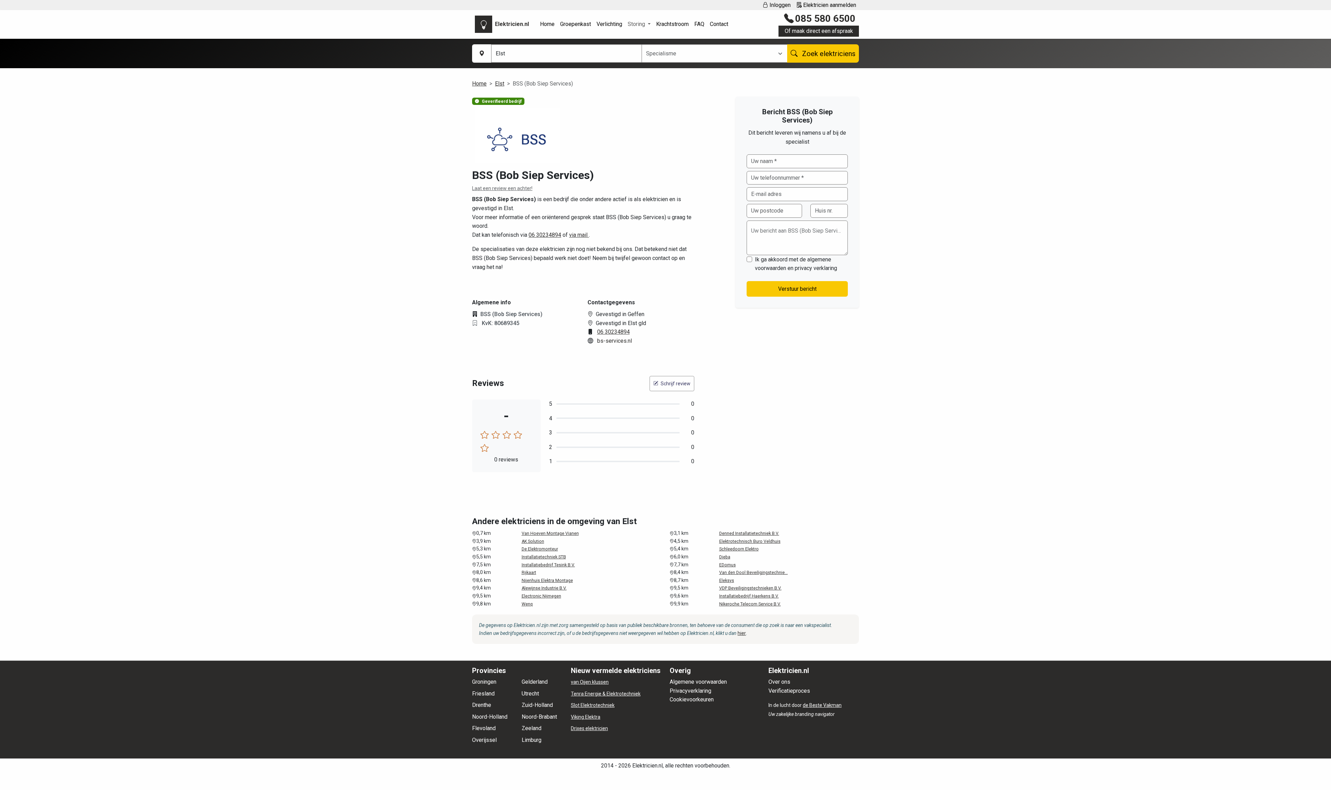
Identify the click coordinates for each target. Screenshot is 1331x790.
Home (547, 24)
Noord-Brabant (539, 716)
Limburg (531, 740)
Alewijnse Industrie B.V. (544, 588)
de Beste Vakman (822, 705)
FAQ (699, 24)
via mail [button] (579, 235)
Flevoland (484, 728)
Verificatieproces (789, 691)
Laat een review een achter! (502, 188)
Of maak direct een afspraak (819, 31)
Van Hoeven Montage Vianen (550, 533)
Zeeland (531, 728)
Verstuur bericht (797, 289)
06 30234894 (545, 235)
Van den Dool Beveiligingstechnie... (753, 572)
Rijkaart (529, 572)
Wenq (527, 604)
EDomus (727, 565)
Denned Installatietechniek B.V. (749, 533)
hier (742, 633)
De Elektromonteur (540, 549)
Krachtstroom (672, 24)
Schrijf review (675, 383)
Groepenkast (575, 24)
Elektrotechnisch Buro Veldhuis (750, 541)
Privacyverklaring (690, 691)
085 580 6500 (825, 18)
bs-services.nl (614, 341)
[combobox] (710, 53)
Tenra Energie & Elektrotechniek (606, 694)
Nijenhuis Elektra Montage (547, 580)
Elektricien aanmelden (829, 5)
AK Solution (533, 541)
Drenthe (481, 705)
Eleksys (726, 580)
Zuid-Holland (537, 705)
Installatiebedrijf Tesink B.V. (548, 565)
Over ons (779, 682)
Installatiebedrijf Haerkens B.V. (749, 596)
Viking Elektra (585, 717)
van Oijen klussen (590, 682)
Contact (719, 24)
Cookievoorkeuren (692, 699)
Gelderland (535, 682)
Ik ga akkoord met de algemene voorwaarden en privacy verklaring (796, 264)
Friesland (483, 693)
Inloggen (779, 5)
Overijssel (484, 740)
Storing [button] (637, 24)
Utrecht (530, 693)
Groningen (484, 682)
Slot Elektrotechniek (593, 705)
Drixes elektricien (589, 728)
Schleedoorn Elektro (739, 549)
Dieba (724, 557)
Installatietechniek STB (544, 557)
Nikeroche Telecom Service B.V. (750, 604)
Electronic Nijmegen (541, 596)
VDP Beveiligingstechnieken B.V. (750, 588)
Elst (499, 83)
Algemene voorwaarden (698, 682)
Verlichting (609, 24)
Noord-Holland (489, 716)
